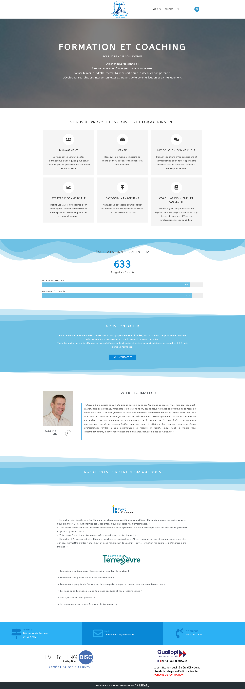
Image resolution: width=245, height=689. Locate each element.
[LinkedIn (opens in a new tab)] (196, 9)
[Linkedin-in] (68, 433)
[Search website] (178, 9)
